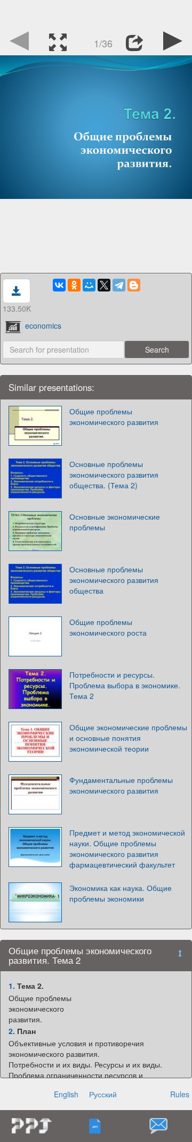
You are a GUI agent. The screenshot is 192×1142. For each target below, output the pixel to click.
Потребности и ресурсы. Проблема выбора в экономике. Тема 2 (124, 685)
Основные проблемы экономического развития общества (113, 580)
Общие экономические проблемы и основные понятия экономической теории (128, 738)
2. (12, 1031)
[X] (104, 285)
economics (43, 325)
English (66, 1094)
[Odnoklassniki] (74, 285)
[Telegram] (119, 285)
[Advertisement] (96, 13)
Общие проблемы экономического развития (113, 416)
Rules (179, 1094)
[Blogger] (133, 285)
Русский (103, 1094)
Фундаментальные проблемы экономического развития (121, 785)
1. (12, 985)
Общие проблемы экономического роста (108, 627)
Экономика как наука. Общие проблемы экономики (120, 893)
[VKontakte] (59, 285)
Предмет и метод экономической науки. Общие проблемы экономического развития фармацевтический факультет (127, 848)
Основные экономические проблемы (114, 521)
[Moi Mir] (89, 285)
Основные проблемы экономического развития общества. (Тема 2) (113, 474)
